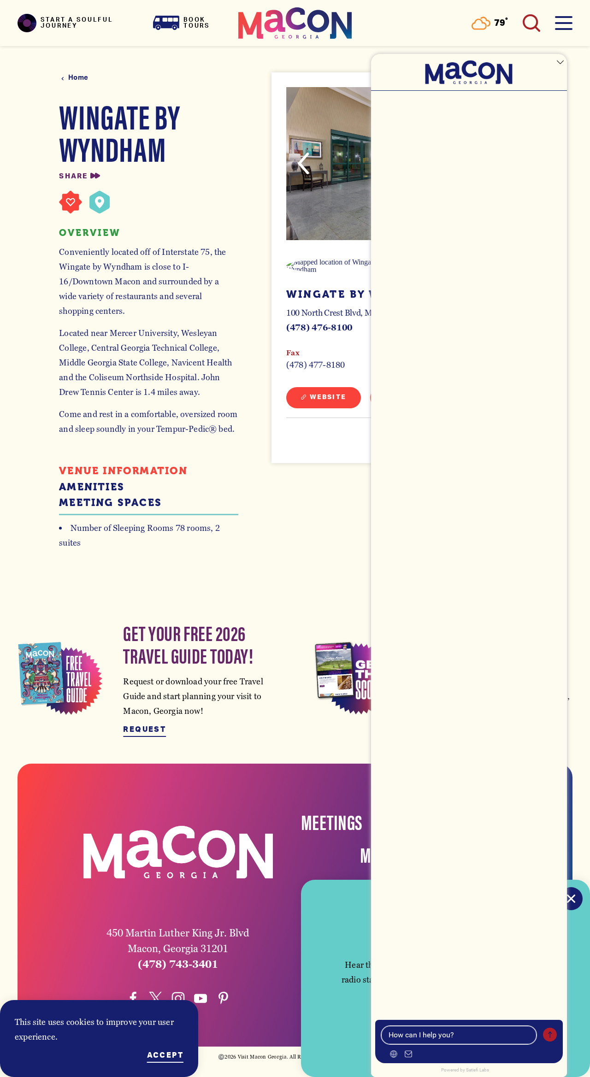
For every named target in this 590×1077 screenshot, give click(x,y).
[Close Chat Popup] (560, 63)
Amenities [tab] (91, 487)
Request (144, 729)
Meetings (331, 821)
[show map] (99, 202)
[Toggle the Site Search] (531, 23)
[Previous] (303, 163)
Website (328, 397)
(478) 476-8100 (319, 327)
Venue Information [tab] (123, 471)
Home (78, 77)
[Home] (295, 23)
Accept (165, 1055)
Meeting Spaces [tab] (110, 503)
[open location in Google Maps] (341, 266)
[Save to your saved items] (70, 202)
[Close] (571, 898)
